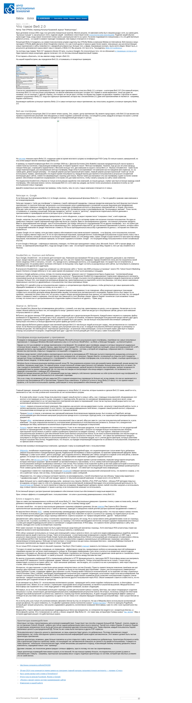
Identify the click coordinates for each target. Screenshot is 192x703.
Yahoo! (23, 406)
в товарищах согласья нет (125, 51)
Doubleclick (19, 67)
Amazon (23, 428)
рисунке (22, 159)
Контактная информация (50, 698)
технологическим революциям (101, 35)
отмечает (85, 546)
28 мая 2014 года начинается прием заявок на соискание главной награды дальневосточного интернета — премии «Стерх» (71, 671)
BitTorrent (39, 69)
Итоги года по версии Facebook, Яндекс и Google (40, 677)
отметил (101, 506)
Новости (78, 18)
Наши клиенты (58, 18)
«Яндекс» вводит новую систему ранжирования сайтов (43, 680)
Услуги (30, 18)
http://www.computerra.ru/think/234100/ (35, 665)
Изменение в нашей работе (31, 683)
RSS (40, 512)
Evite (17, 75)
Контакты (84, 18)
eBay (29, 420)
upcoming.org (40, 75)
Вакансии (72, 18)
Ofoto (17, 68)
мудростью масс (99, 603)
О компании (43, 18)
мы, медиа (128, 612)
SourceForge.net (26, 485)
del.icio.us (38, 460)
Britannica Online (20, 72)
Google (30, 413)
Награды (65, 18)
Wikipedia (39, 72)
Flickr (37, 68)
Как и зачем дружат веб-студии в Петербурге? (39, 674)
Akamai (18, 69)
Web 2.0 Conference (114, 48)
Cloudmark (66, 471)
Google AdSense (40, 67)
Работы (20, 18)
